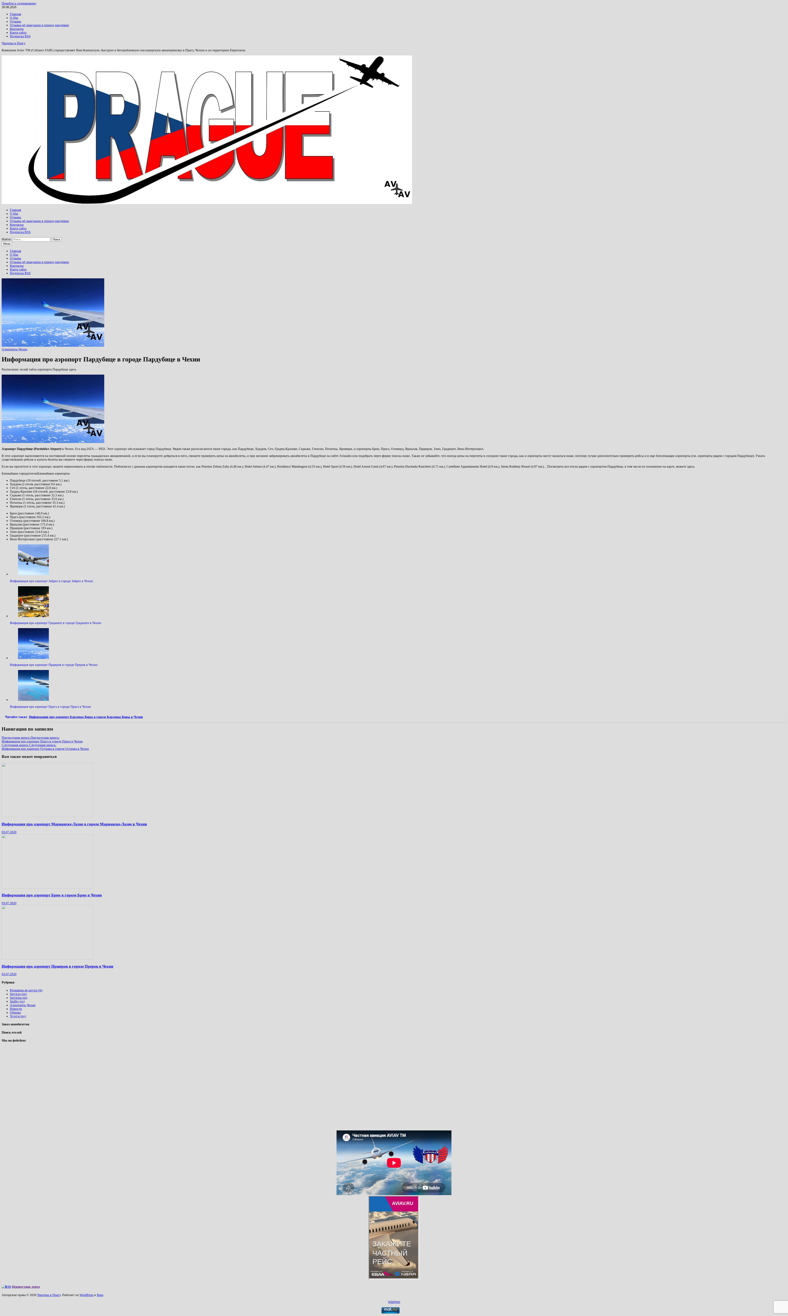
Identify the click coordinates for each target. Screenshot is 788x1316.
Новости (16, 1009)
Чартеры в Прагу (13, 43)
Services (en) (18, 994)
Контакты (17, 29)
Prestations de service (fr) (26, 990)
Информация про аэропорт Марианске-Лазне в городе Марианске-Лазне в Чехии (74, 824)
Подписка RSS (20, 36)
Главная (15, 14)
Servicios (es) (18, 997)
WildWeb (394, 1302)
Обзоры (15, 1012)
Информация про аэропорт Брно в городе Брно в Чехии (52, 895)
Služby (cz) (17, 1001)
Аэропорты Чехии (14, 349)
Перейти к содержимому (19, 3)
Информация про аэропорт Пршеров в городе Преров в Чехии (57, 966)
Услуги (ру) (18, 1016)
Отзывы (15, 21)
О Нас (14, 18)
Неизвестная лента (26, 1286)
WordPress (86, 1295)
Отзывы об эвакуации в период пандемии (39, 25)
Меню (6, 243)
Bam (100, 1295)
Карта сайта (18, 32)
